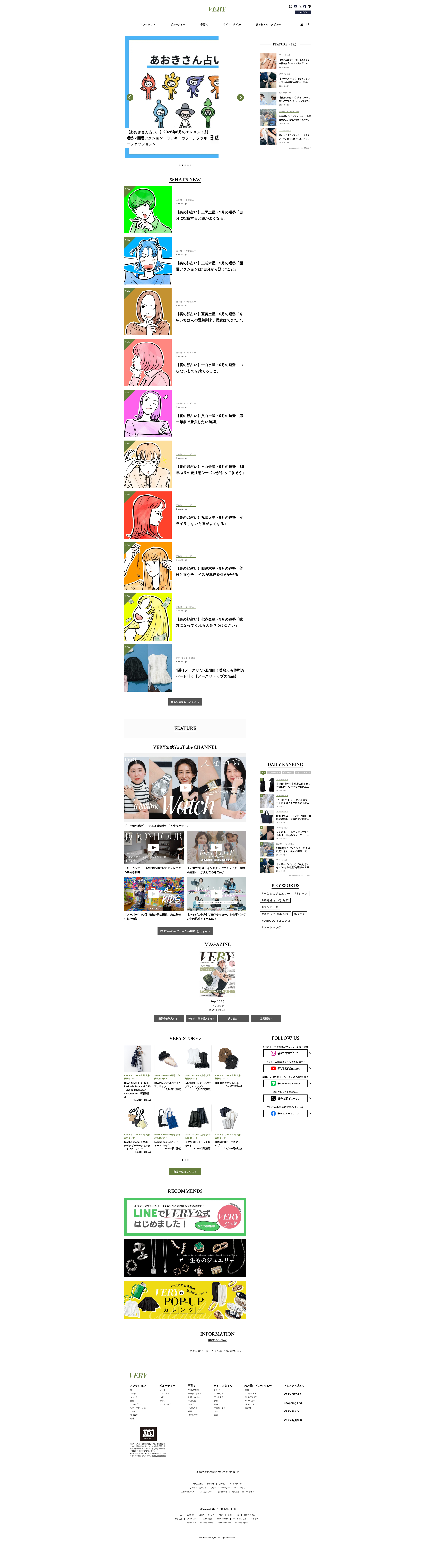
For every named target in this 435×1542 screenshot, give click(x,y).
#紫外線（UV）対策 (275, 900)
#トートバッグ (271, 927)
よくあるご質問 (206, 1477)
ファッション (147, 24)
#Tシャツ (301, 893)
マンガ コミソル (239, 1505)
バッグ (133, 1379)
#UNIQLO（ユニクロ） (277, 920)
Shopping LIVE (293, 1388)
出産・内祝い (193, 1383)
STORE (222, 1470)
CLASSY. (190, 1501)
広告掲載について (188, 1477)
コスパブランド (136, 1390)
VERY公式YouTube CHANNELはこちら (183, 931)
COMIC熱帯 (208, 1505)
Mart (221, 1501)
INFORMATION (236, 1470)
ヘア (162, 1383)
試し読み (232, 1018)
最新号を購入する (168, 1018)
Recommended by (296, 148)
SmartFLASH (192, 1505)
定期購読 (265, 1018)
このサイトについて (198, 1473)
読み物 (248, 1393)
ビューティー (177, 24)
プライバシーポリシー (220, 1473)
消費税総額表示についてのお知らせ (217, 1457)
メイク (163, 1376)
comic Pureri (222, 1505)
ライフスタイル (232, 24)
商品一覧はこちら (183, 1157)
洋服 (132, 1386)
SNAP (132, 1397)
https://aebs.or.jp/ (159, 1441)
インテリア (218, 1379)
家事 (216, 1390)
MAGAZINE (198, 1470)
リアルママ (193, 1401)
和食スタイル (249, 1501)
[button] (179, 165)
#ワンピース (270, 907)
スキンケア (164, 1379)
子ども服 (192, 1386)
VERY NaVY (292, 1397)
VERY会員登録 (293, 1405)
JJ (181, 1501)
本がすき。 (255, 1505)
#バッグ (299, 914)
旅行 (216, 1386)
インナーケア (165, 1390)
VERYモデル (250, 1386)
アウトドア (218, 1383)
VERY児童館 (193, 1376)
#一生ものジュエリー (276, 893)
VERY (201, 1501)
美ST (230, 1501)
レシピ (217, 1376)
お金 (216, 1397)
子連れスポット (194, 1379)
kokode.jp (191, 1508)
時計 (132, 1404)
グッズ (191, 1390)
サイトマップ (240, 1473)
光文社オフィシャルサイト (243, 1477)
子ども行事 (193, 1393)
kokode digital (241, 1508)
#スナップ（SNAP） (276, 914)
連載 (247, 1376)
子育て (204, 24)
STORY (211, 1501)
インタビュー (250, 1379)
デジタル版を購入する (200, 1018)
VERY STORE (183, 1039)
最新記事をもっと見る (184, 701)
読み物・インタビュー (268, 24)
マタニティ (135, 1401)
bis (238, 1501)
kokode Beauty (206, 1508)
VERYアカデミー (252, 1383)
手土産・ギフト (220, 1393)
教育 (190, 1397)
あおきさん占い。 (295, 1371)
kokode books (224, 1508)
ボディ (163, 1386)
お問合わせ (222, 1477)
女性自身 (178, 1505)
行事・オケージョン (138, 1393)
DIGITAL (210, 1470)
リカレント (250, 1390)
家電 (216, 1401)
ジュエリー (135, 1383)
